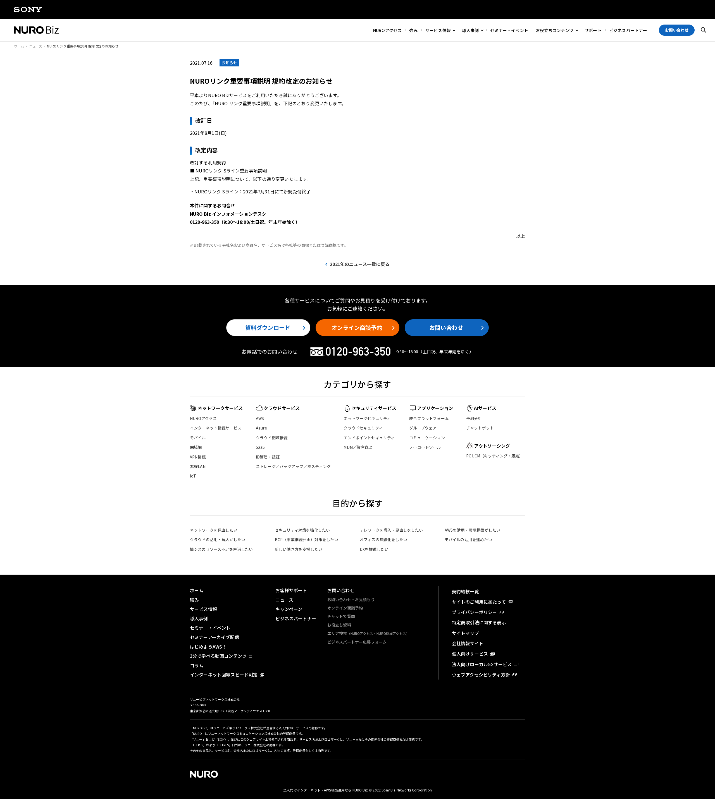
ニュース (35, 46)
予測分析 (474, 418)
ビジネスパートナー (628, 30)
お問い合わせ (446, 327)
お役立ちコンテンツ (554, 30)
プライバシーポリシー (474, 612)
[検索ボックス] (703, 30)
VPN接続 (198, 457)
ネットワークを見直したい (213, 530)
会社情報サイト (467, 643)
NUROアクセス (387, 30)
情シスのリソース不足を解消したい (221, 549)
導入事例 (470, 30)
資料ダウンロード (267, 327)
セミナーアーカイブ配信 (214, 637)
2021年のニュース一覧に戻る (359, 264)
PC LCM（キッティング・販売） (494, 456)
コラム (196, 665)
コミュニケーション (427, 437)
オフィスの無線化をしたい (383, 539)
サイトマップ (465, 633)
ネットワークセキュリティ (367, 418)
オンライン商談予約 (357, 327)
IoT (193, 476)
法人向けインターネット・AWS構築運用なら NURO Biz (326, 790)
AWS (260, 418)
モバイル (198, 437)
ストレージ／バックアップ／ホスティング (293, 466)
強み (413, 30)
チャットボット (480, 428)
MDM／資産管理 (358, 447)
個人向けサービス (470, 653)
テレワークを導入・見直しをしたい (391, 530)
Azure (261, 428)
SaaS (260, 447)
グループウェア (423, 428)
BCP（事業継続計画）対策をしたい (306, 539)
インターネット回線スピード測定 (224, 674)
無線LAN (198, 466)
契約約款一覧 (465, 591)
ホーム (19, 46)
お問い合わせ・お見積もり (351, 599)
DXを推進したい (374, 549)
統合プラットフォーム (429, 418)
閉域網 (196, 447)
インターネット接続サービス (215, 428)
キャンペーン (288, 609)
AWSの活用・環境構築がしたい (472, 530)
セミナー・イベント (509, 30)
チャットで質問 (341, 616)
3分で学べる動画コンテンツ (218, 655)
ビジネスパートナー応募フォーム (357, 642)
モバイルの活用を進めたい (468, 539)
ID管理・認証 (268, 457)
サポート (593, 30)
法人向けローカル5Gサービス (482, 664)
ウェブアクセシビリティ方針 (481, 674)
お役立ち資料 (339, 625)
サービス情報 (438, 30)
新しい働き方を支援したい (298, 549)
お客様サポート (291, 590)
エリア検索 (368, 633)
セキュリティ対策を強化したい (302, 530)
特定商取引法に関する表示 (479, 622)
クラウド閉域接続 (271, 437)
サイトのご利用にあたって (479, 601)
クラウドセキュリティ (363, 428)
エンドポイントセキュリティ (369, 437)
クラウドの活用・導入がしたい (217, 539)
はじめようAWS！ (208, 646)
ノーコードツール (425, 447)
